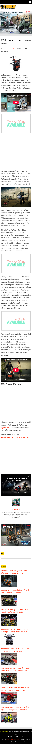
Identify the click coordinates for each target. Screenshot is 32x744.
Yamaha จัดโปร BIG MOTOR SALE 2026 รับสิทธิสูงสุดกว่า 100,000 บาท (15, 650)
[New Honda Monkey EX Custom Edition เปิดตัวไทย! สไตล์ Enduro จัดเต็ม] (9, 620)
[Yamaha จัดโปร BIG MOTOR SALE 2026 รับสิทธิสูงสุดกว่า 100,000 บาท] (9, 659)
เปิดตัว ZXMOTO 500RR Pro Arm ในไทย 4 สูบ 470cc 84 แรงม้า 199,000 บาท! (15, 689)
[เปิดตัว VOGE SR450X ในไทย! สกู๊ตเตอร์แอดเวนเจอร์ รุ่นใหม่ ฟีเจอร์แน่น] (9, 600)
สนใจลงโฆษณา (4, 731)
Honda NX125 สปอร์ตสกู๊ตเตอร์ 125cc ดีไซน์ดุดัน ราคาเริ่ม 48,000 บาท (14, 571)
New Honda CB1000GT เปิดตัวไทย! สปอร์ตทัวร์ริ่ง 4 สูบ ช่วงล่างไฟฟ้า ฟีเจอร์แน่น (16, 669)
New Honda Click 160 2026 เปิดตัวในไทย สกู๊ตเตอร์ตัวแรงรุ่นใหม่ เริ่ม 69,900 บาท (15, 708)
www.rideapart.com (7, 437)
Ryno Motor (5, 427)
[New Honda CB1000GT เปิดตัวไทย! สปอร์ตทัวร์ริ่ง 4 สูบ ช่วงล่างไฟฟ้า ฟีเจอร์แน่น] (9, 678)
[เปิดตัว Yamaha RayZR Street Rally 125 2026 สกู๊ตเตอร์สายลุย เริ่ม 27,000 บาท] (9, 639)
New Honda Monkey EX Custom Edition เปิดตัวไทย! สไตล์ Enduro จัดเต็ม (15, 610)
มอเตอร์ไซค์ (9, 739)
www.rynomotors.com (22, 437)
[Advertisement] (16, 151)
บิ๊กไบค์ (17, 739)
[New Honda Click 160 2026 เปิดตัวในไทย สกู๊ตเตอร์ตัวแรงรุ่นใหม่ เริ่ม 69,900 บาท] (9, 717)
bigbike (14, 739)
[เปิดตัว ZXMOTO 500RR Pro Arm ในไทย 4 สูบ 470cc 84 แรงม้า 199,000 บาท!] (9, 698)
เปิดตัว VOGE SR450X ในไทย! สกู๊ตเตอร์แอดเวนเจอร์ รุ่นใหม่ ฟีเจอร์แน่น (15, 591)
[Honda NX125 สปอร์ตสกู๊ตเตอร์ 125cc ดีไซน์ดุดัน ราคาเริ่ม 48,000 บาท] (9, 581)
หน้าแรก (4, 49)
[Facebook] (16, 522)
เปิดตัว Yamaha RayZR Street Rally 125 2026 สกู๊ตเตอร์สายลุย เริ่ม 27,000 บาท (14, 630)
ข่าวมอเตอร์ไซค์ (11, 49)
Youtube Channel (21, 736)
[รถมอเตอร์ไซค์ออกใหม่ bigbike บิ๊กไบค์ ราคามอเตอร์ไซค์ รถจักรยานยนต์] (8, 7)
